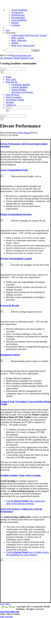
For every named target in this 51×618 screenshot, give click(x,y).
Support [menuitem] (14, 22)
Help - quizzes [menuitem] (17, 38)
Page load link (6, 616)
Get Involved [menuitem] (17, 12)
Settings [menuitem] (14, 43)
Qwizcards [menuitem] (10, 33)
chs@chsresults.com (22, 55)
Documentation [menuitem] (18, 17)
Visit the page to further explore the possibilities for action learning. (27, 553)
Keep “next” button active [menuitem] (23, 45)
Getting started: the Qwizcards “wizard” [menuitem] (29, 35)
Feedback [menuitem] (15, 25)
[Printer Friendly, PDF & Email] (8, 607)
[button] (14, 170)
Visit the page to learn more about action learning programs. (25, 502)
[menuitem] (28, 50)
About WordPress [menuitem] (19, 10)
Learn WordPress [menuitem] (19, 20)
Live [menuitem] (8, 30)
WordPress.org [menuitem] (18, 15)
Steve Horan (24, 132)
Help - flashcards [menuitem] (18, 40)
